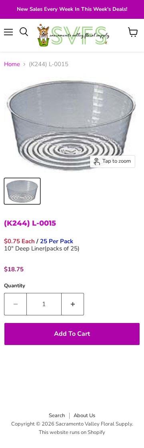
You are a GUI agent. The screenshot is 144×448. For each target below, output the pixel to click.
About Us (84, 415)
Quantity (14, 286)
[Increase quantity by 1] (73, 304)
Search (57, 415)
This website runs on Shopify (72, 432)
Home (12, 64)
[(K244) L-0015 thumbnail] (22, 191)
